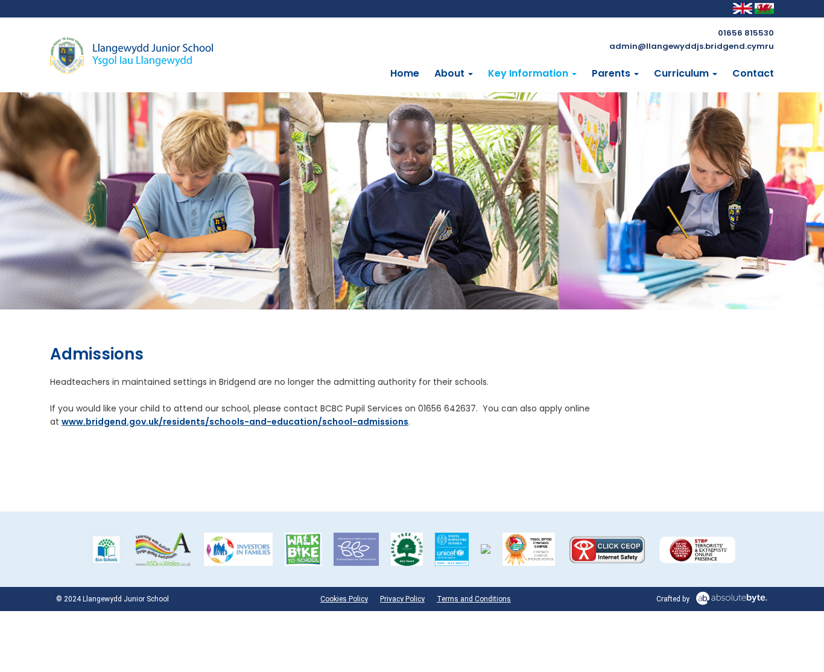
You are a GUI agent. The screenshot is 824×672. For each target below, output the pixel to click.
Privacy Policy (402, 599)
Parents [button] (612, 73)
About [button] (450, 73)
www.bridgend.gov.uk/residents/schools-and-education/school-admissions (235, 422)
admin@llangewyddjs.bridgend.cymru (691, 46)
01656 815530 (746, 33)
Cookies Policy (344, 599)
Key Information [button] (529, 73)
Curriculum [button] (682, 73)
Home (404, 73)
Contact (753, 73)
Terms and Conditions (474, 599)
